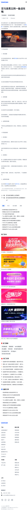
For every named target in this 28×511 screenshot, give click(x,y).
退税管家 (3, 444)
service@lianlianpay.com (9, 495)
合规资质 (3, 483)
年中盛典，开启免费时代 (7, 252)
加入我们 (3, 485)
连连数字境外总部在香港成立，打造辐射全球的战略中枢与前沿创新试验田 (12, 372)
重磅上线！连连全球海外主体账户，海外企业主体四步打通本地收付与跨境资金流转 (12, 364)
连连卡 (2, 439)
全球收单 (3, 435)
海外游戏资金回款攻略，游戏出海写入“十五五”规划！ (12, 377)
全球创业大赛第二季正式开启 (8, 321)
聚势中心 (17, 467)
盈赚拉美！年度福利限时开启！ (8, 304)
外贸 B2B (17, 432)
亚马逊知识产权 (5, 351)
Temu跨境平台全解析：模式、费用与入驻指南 (13, 216)
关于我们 (3, 480)
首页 (4, 2)
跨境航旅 (17, 437)
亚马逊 (15, 58)
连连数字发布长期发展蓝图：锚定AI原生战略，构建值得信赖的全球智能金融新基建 (12, 361)
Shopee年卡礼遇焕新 (6, 269)
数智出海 (17, 462)
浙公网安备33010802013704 (7, 509)
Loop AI (3, 447)
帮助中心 (17, 474)
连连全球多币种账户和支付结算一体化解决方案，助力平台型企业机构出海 (12, 366)
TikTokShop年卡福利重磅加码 (8, 286)
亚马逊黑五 (4, 15)
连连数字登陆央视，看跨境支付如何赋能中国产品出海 (12, 384)
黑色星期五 (24, 67)
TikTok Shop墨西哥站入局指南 (9, 222)
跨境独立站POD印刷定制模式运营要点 (11, 220)
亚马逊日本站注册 (6, 353)
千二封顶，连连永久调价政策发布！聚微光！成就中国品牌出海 (12, 379)
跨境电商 (17, 430)
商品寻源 (3, 449)
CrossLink (3, 454)
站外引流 (17, 184)
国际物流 (17, 439)
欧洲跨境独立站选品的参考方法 (9, 209)
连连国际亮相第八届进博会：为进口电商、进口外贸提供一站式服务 (12, 382)
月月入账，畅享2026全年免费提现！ (10, 338)
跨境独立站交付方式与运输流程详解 (10, 212)
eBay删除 (4, 349)
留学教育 (17, 435)
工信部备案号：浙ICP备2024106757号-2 (9, 507)
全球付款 (3, 432)
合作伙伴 (17, 470)
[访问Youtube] (12, 500)
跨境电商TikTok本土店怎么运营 (9, 229)
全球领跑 (3, 442)
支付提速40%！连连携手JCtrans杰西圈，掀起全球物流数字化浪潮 (12, 374)
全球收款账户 (4, 430)
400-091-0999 (6, 493)
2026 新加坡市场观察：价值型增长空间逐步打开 (12, 369)
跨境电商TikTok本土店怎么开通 (9, 225)
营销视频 (11, 346)
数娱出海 (17, 442)
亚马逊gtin (13, 351)
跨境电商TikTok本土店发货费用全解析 (11, 227)
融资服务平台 (4, 451)
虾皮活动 (10, 349)
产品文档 (3, 462)
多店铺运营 (4, 346)
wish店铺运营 (18, 346)
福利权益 (17, 472)
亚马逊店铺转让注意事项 (12, 195)
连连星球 (3, 437)
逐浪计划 (17, 465)
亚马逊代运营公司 (18, 349)
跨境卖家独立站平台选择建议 (9, 218)
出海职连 (3, 456)
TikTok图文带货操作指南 (8, 214)
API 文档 (3, 465)
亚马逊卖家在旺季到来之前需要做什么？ (15, 199)
